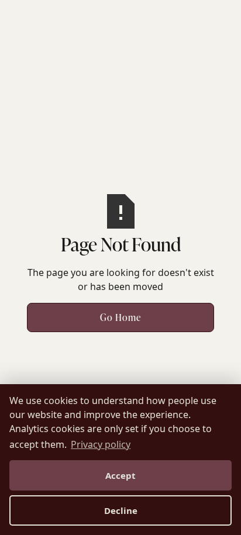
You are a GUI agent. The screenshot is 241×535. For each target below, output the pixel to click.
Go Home (120, 317)
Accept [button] (120, 475)
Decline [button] (120, 510)
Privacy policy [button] (100, 444)
